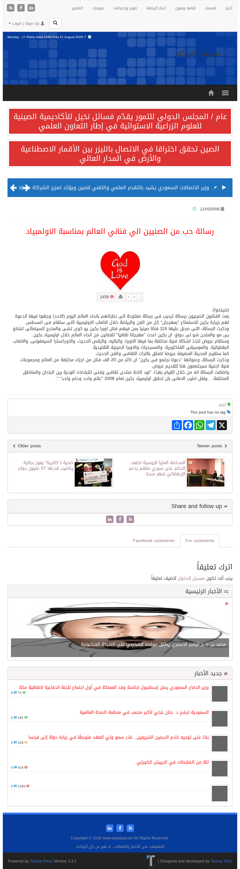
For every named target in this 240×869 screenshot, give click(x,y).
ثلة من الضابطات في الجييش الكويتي (173, 762)
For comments (199, 540)
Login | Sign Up (26, 23)
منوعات (98, 8)
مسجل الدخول (191, 578)
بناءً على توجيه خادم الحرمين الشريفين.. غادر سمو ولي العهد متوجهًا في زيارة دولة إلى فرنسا (118, 737)
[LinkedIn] (31, 8)
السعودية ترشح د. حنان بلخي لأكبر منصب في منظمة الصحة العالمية (144, 712)
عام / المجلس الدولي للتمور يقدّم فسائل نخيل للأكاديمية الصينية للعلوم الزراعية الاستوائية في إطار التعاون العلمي (120, 121)
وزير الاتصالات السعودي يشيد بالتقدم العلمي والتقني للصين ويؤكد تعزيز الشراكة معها (114, 187)
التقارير (77, 8)
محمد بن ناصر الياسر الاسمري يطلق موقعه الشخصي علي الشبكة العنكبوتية (153, 644)
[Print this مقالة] (120, 297)
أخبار (228, 8)
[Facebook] (22, 8)
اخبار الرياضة (156, 8)
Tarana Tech (221, 861)
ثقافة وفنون (185, 8)
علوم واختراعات (125, 8)
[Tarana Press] (151, 861)
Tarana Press (41, 861)
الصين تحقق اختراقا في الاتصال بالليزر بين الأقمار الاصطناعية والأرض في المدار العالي (120, 154)
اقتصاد (210, 8)
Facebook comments (154, 540)
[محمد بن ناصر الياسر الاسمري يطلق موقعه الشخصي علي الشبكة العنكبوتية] (120, 629)
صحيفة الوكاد (198, 53)
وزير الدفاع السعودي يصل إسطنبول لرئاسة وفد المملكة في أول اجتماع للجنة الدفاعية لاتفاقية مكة (114, 687)
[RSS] (11, 8)
